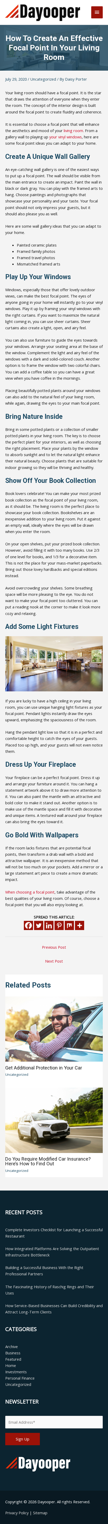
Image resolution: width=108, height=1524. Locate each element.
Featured (13, 1359)
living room (73, 130)
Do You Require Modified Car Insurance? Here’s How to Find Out (48, 1161)
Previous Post (54, 947)
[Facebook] (28, 925)
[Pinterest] (59, 925)
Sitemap (40, 1512)
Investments (16, 1371)
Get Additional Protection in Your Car (43, 1068)
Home (10, 1365)
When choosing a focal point (30, 892)
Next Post (54, 961)
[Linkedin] (48, 925)
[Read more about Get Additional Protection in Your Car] (54, 1028)
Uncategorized (43, 79)
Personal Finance (20, 1378)
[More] (79, 925)
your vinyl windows (65, 136)
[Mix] (69, 925)
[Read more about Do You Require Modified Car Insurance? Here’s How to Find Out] (54, 1119)
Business (12, 1352)
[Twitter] (38, 925)
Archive (11, 1346)
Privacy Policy (17, 1512)
